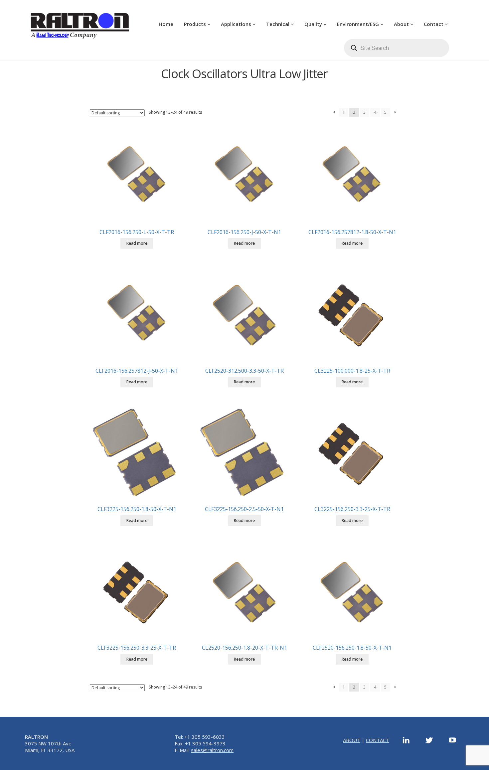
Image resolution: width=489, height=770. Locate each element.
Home (166, 24)
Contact (434, 24)
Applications (236, 24)
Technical (278, 24)
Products (195, 24)
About (402, 24)
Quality (313, 24)
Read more (136, 243)
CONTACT (377, 740)
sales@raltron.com (212, 750)
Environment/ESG (358, 24)
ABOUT (351, 740)
